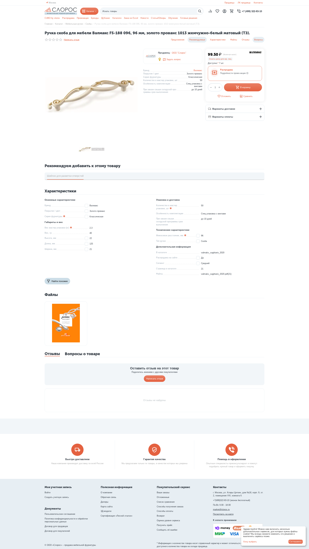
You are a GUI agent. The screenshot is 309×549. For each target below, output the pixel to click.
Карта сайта (106, 506)
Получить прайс (164, 525)
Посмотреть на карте (223, 514)
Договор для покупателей (57, 531)
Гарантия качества (154, 459)
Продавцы (229, 2)
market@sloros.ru (221, 509)
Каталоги (116, 18)
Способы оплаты (165, 511)
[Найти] (200, 11)
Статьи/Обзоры (158, 18)
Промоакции (83, 18)
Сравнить (248, 96)
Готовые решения (188, 18)
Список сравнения (166, 502)
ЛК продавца (244, 2)
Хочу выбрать (250, 541)
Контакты (258, 2)
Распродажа (68, 18)
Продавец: (164, 52)
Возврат (161, 516)
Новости (144, 18)
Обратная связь (108, 497)
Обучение (173, 18)
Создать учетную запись (57, 497)
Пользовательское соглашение (60, 514)
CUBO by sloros (52, 18)
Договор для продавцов (56, 526)
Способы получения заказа (170, 506)
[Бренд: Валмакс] (255, 52)
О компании (106, 492)
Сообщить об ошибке (167, 530)
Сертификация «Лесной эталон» (116, 516)
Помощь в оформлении (232, 459)
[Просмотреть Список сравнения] (210, 11)
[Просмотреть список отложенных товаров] (217, 11)
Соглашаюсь (295, 541)
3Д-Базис (105, 18)
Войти (47, 492)
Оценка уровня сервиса (168, 520)
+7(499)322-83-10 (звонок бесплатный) (231, 500)
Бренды (95, 18)
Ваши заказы (163, 492)
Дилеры (104, 502)
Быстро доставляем (77, 459)
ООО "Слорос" (179, 53)
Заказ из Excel (131, 18)
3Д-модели (106, 511)
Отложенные (163, 497)
